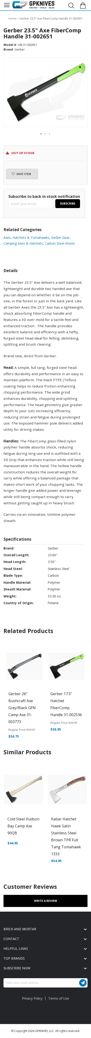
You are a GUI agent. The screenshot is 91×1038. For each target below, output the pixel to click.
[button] (41, 134)
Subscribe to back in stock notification (44, 196)
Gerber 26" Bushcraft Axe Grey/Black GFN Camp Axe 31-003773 (22, 707)
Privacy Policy (32, 998)
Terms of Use (58, 998)
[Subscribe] (83, 983)
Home (12, 18)
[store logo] (33, 4)
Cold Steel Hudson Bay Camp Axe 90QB (23, 826)
